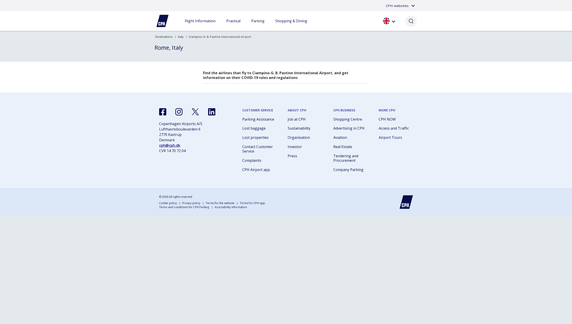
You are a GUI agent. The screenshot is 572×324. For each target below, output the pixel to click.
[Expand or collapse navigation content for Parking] (258, 25)
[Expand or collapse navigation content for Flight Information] (200, 25)
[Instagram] (179, 111)
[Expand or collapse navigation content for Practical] (233, 25)
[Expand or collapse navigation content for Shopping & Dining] (291, 25)
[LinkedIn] (211, 111)
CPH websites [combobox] (397, 5)
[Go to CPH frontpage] (406, 202)
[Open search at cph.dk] (411, 21)
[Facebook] (162, 111)
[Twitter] (195, 111)
